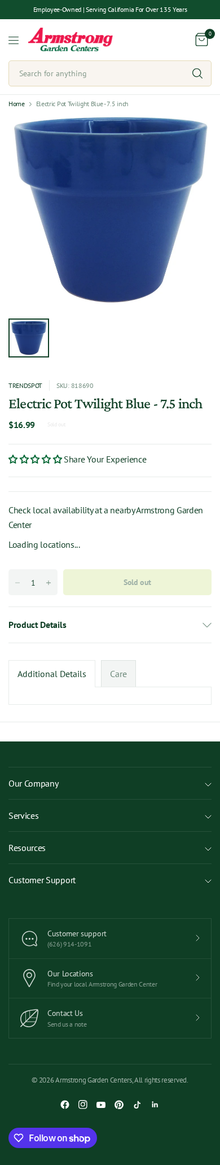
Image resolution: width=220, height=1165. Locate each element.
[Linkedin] (155, 1105)
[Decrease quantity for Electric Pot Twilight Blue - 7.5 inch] (17, 583)
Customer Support (42, 879)
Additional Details (51, 673)
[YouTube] (101, 1105)
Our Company (33, 783)
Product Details (37, 624)
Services (23, 815)
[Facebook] (65, 1105)
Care (118, 673)
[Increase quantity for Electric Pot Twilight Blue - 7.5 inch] (48, 583)
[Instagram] (83, 1105)
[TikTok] (137, 1105)
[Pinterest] (119, 1105)
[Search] (197, 73)
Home (16, 104)
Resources (27, 847)
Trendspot (25, 385)
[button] (36, 459)
